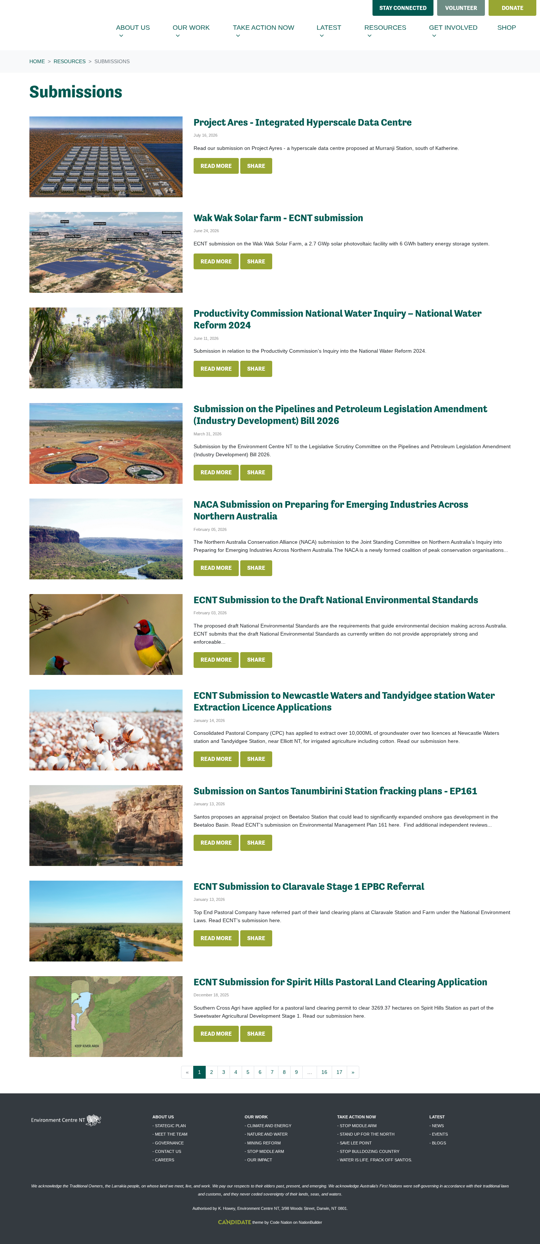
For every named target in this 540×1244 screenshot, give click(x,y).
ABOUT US (163, 1117)
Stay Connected (402, 7)
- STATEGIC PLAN (169, 1125)
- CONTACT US (166, 1151)
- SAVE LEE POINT (354, 1143)
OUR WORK (256, 1117)
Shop (506, 27)
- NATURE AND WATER (266, 1134)
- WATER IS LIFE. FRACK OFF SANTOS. (374, 1160)
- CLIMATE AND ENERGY (268, 1125)
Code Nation (281, 1222)
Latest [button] (336, 27)
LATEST (437, 1117)
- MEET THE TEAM (169, 1134)
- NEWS (436, 1125)
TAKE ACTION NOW (356, 1117)
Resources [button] (392, 27)
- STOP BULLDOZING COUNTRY (368, 1151)
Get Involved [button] (460, 27)
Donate (512, 7)
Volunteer (461, 7)
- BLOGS (437, 1143)
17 (339, 1072)
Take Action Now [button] (268, 27)
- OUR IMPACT (258, 1160)
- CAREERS (163, 1160)
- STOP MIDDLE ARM (264, 1151)
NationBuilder (310, 1222)
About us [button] (140, 27)
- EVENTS (438, 1134)
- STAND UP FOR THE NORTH (366, 1134)
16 (324, 1072)
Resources (70, 61)
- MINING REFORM (263, 1143)
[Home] (61, 25)
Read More (216, 165)
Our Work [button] (198, 27)
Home (37, 61)
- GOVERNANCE (168, 1143)
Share (256, 165)
